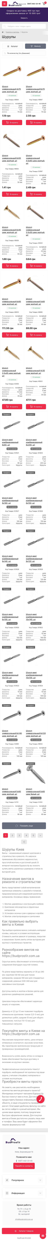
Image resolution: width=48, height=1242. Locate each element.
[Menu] (4, 3)
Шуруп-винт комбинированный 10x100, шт (34, 675)
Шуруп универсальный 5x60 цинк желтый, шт (35, 301)
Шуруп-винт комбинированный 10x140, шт (34, 617)
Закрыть (24, 18)
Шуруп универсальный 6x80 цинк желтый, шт (11, 301)
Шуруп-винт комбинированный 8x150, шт (34, 500)
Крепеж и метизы (12, 32)
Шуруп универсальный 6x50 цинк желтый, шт (11, 158)
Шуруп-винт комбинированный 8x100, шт (10, 617)
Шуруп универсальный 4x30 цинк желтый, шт (35, 370)
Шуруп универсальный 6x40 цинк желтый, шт (11, 229)
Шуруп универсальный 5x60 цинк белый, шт (35, 791)
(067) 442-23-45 (34, 4)
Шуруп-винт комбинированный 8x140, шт (10, 558)
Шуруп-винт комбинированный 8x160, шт (10, 500)
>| (24, 842)
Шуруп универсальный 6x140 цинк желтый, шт (12, 733)
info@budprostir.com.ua (24, 1219)
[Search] (5, 26)
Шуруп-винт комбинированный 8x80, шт (10, 442)
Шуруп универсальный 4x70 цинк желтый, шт (11, 89)
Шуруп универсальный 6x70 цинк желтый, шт (35, 89)
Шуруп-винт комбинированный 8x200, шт (34, 442)
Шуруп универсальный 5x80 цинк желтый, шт (11, 791)
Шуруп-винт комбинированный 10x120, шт (10, 675)
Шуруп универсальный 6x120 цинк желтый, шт (36, 733)
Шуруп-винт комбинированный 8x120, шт (34, 558)
